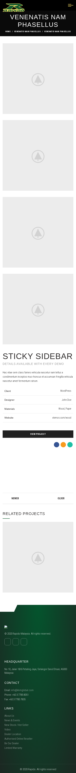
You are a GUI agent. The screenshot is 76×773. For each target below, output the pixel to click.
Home (8, 31)
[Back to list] (38, 498)
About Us (9, 715)
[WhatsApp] (70, 444)
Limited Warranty (13, 748)
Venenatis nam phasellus (27, 31)
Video (7, 729)
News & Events (12, 720)
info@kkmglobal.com (22, 690)
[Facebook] (56, 444)
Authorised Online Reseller (18, 738)
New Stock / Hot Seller (16, 725)
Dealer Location (12, 734)
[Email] (63, 444)
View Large (70, 524)
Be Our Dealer (11, 743)
